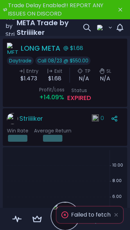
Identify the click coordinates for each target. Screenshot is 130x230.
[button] (90, 215)
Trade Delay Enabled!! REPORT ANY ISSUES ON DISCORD (55, 9)
